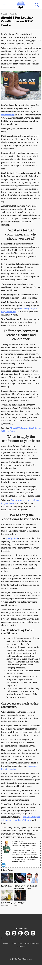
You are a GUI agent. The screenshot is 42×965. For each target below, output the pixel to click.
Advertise (21, 946)
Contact (6, 943)
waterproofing (7, 114)
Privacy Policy (17, 943)
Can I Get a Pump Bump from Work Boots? (19, 904)
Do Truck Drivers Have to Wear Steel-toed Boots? (19, 887)
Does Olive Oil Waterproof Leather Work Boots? (7, 904)
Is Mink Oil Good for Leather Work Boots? (32, 887)
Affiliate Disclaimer (32, 943)
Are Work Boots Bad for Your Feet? (7, 886)
